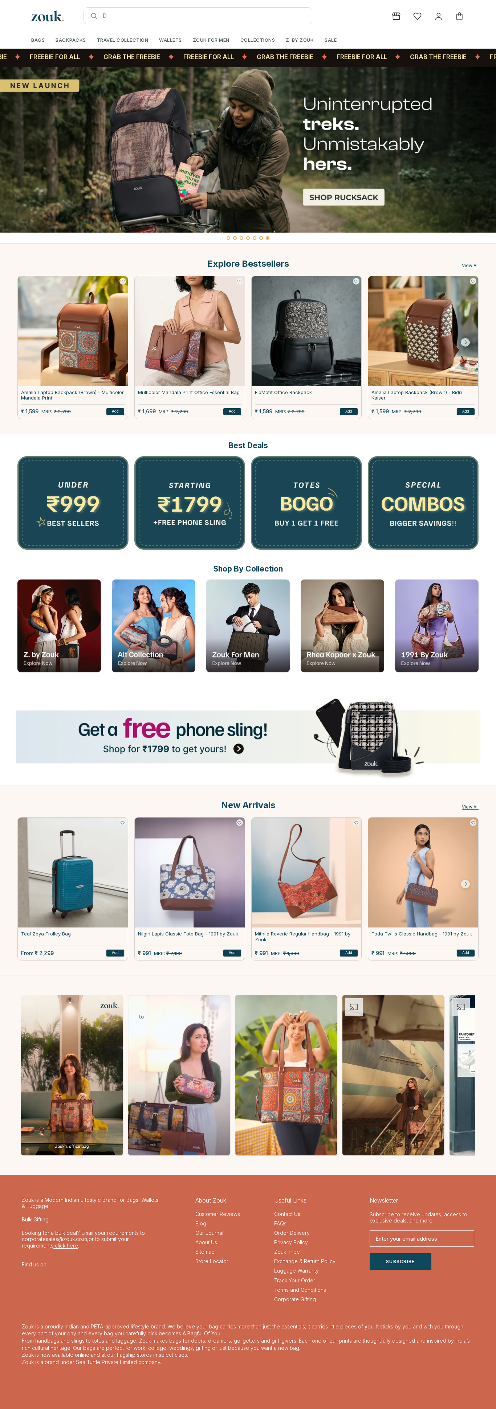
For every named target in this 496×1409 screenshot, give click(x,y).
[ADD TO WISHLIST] (122, 281)
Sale (331, 40)
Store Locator (211, 1261)
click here (65, 1245)
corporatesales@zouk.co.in (54, 1239)
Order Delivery (292, 1233)
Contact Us (287, 1214)
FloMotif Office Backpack (283, 392)
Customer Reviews (217, 1214)
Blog (200, 1223)
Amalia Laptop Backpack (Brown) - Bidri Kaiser (416, 395)
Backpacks (71, 40)
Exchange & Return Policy (305, 1261)
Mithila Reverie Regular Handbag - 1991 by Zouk (302, 936)
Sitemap (205, 1252)
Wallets (170, 40)
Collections (257, 40)
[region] (248, 155)
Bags (38, 40)
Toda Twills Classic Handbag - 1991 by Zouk (421, 934)
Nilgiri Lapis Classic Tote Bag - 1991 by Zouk (188, 934)
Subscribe (400, 1261)
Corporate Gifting (295, 1299)
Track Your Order (294, 1280)
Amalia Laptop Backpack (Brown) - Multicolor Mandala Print (72, 395)
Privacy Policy (291, 1242)
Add (115, 411)
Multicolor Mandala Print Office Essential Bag (189, 392)
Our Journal (209, 1233)
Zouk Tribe (287, 1252)
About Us (206, 1242)
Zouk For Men (211, 40)
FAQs (280, 1223)
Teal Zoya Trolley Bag (46, 934)
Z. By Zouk (300, 40)
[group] (248, 150)
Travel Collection (123, 40)
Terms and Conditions (300, 1290)
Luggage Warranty (296, 1270)
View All (470, 265)
